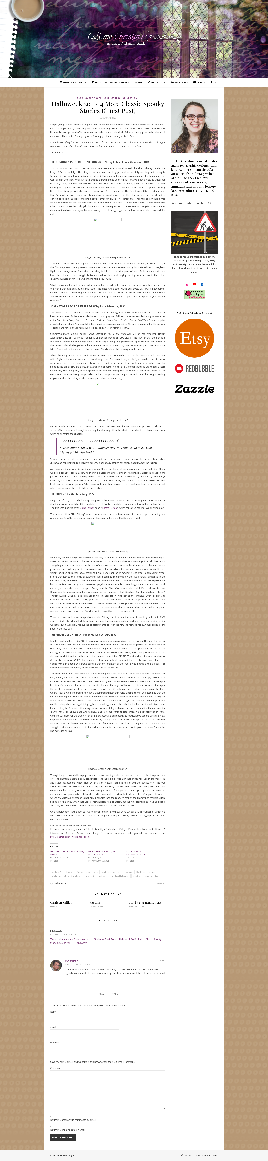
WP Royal (69, 1155)
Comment (55, 1067)
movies (136, 876)
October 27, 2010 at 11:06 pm (77, 964)
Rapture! (95, 902)
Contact (202, 82)
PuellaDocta (59, 883)
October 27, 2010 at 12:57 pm (63, 934)
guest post (89, 876)
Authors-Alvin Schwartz (62, 872)
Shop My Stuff (72, 82)
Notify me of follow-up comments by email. (73, 1119)
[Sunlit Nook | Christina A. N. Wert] (134, 39)
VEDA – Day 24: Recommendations (135, 853)
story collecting (151, 876)
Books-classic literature (146, 872)
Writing (156, 82)
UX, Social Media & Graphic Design (118, 82)
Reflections (131, 98)
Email (54, 1027)
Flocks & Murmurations (145, 902)
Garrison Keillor (61, 902)
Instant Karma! (109, 507)
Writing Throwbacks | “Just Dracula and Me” (101, 853)
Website (54, 1042)
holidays (102, 876)
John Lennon (87, 507)
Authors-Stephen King (111, 872)
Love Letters (112, 98)
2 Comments (159, 883)
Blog (80, 98)
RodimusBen (72, 961)
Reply (162, 960)
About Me (181, 82)
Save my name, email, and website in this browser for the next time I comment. (92, 1061)
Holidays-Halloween (120, 876)
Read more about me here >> (191, 203)
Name (54, 1011)
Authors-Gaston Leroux (87, 872)
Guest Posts (93, 98)
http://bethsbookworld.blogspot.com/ (70, 836)
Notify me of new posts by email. (67, 1129)
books (129, 872)
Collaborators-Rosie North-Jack (66, 876)
